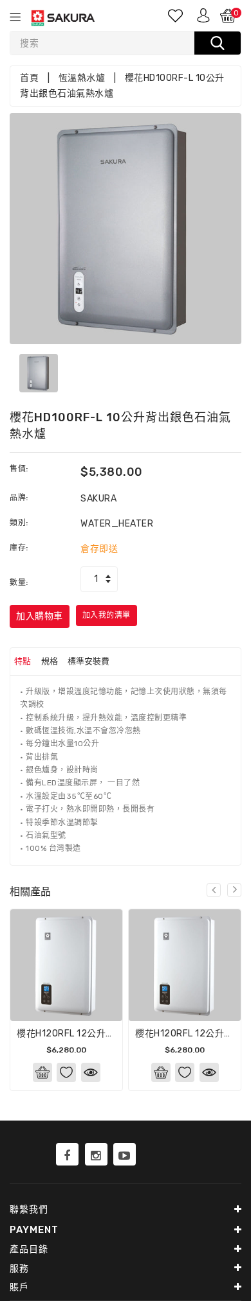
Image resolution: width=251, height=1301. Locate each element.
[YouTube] (124, 1154)
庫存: (19, 547)
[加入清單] (66, 1072)
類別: (19, 522)
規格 (49, 661)
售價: (19, 468)
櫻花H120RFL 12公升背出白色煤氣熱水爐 (103, 1033)
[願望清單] (176, 15)
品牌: (19, 497)
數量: (19, 582)
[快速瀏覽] (90, 1072)
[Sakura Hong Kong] (67, 1154)
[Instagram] (96, 1154)
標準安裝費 (88, 661)
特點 (22, 661)
